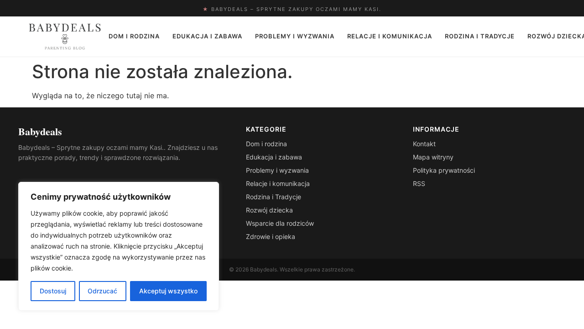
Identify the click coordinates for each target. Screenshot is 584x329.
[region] (118, 246)
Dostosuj (53, 291)
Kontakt (424, 144)
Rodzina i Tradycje (480, 36)
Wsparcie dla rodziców (280, 223)
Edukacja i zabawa (207, 36)
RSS (419, 183)
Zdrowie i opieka (270, 236)
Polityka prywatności (444, 170)
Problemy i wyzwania (294, 36)
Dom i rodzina (134, 36)
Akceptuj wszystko (168, 291)
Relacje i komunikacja (389, 36)
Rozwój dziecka (269, 210)
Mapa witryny (433, 157)
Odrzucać (102, 291)
